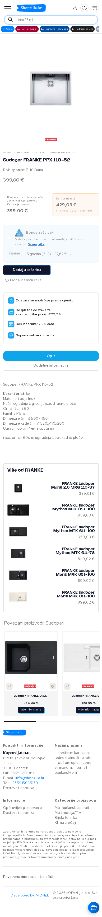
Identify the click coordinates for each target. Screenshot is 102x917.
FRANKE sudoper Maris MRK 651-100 (75, 572)
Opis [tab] (51, 356)
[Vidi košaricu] (95, 8)
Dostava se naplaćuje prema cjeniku (45, 300)
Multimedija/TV (68, 812)
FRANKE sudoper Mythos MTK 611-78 (75, 551)
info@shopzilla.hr (29, 778)
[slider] (52, 721)
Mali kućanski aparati (72, 807)
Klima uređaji (65, 822)
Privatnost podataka (20, 876)
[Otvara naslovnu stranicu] (41, 8)
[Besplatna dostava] (13, 686)
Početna (7, 152)
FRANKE (34, 470)
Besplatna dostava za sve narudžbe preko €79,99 (38, 312)
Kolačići (46, 876)
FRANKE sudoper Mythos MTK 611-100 (74, 529)
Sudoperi (40, 152)
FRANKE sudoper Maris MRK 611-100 (76, 594)
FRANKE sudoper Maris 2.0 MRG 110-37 (73, 485)
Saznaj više (36, 244)
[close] (7, 9)
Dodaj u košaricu (27, 269)
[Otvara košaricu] (93, 907)
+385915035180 (24, 783)
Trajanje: (14, 253)
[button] (84, 8)
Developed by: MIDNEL (30, 895)
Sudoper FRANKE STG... (35, 696)
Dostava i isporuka (18, 788)
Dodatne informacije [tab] (51, 365)
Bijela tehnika (23, 152)
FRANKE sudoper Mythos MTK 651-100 (73, 507)
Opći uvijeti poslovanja (22, 807)
